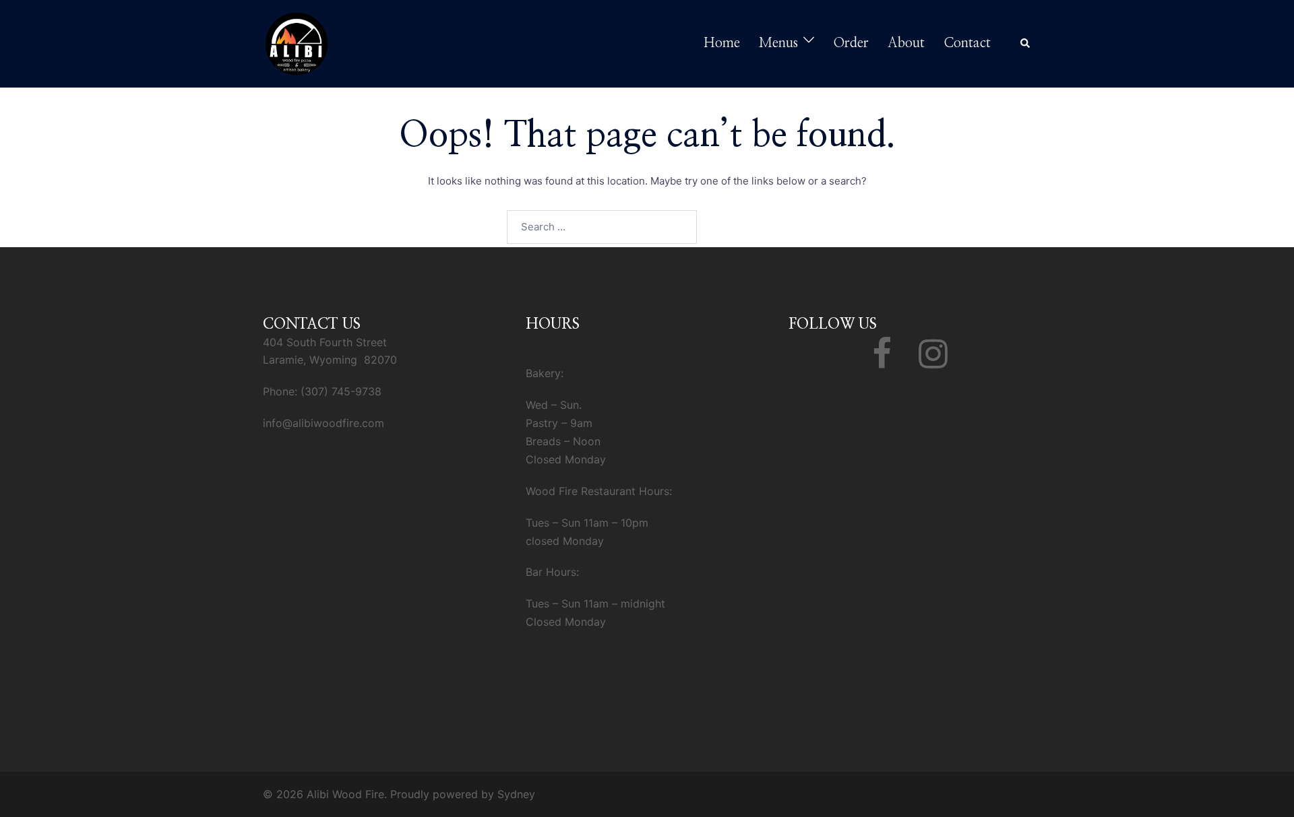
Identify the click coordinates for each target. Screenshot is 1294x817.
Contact (967, 43)
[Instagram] (933, 361)
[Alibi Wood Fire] (296, 42)
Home (722, 43)
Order (851, 43)
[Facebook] (882, 361)
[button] (1025, 43)
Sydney (516, 794)
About (906, 43)
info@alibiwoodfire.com (323, 423)
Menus (778, 43)
